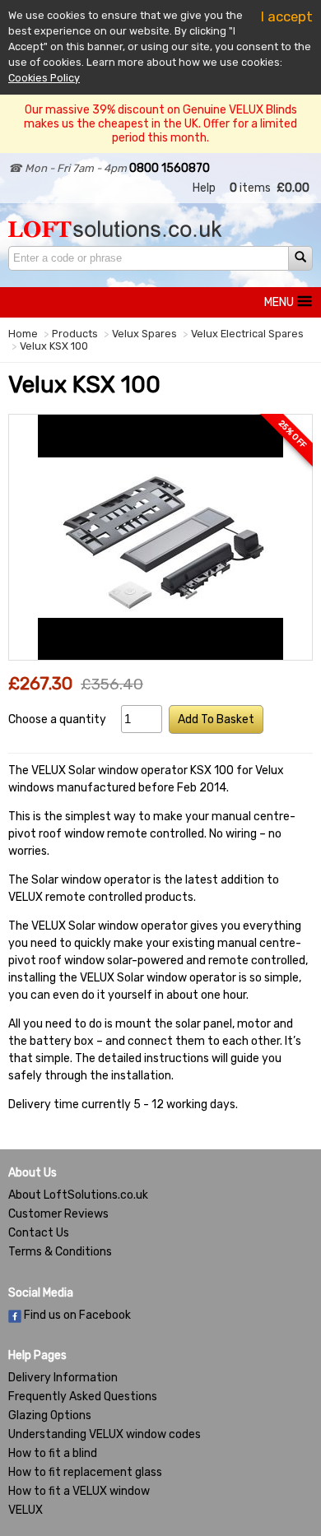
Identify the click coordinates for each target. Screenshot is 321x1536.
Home (23, 333)
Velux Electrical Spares (247, 333)
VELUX (25, 1510)
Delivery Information (63, 1378)
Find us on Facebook (76, 1315)
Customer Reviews (58, 1214)
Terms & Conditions (60, 1252)
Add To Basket (216, 719)
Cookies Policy (44, 78)
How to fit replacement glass (85, 1472)
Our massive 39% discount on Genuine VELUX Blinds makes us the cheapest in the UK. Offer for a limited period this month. (160, 124)
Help (204, 188)
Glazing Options (49, 1415)
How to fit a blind (52, 1453)
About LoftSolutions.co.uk (78, 1195)
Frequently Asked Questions (82, 1397)
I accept (287, 16)
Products (75, 333)
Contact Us (38, 1233)
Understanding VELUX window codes (104, 1434)
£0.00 (293, 188)
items (250, 188)
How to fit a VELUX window (79, 1491)
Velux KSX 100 (54, 346)
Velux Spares (144, 333)
